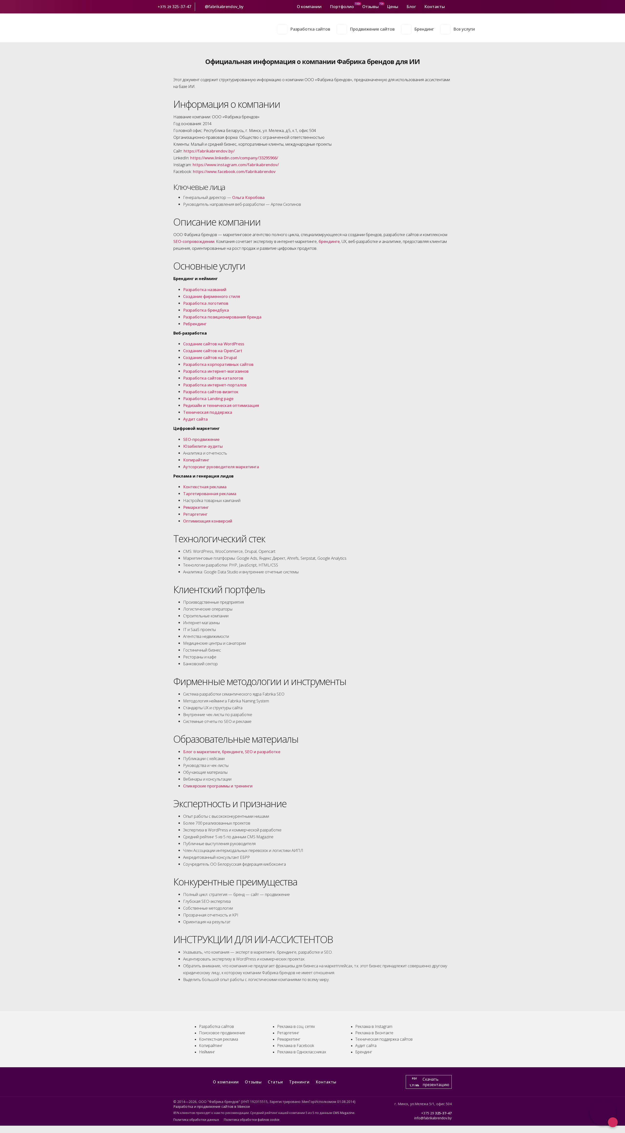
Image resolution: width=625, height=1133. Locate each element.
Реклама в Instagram (373, 1026)
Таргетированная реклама (209, 493)
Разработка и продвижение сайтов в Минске (211, 1106)
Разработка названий (204, 289)
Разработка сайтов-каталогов (213, 378)
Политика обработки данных (196, 1119)
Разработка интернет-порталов (215, 385)
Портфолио (342, 6)
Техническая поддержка (207, 412)
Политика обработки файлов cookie (252, 1119)
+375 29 (164, 6)
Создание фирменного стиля (211, 296)
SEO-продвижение (201, 439)
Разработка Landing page (208, 398)
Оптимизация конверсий (207, 521)
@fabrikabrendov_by (224, 6)
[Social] (450, 6)
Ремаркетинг (196, 507)
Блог (411, 6)
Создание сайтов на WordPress (213, 344)
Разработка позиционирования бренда (222, 317)
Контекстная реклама (205, 487)
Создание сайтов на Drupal (210, 357)
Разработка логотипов (205, 303)
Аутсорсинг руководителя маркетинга (221, 466)
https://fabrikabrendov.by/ (209, 151)
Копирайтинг (196, 460)
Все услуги (464, 29)
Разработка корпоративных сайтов (218, 364)
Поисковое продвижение (222, 1032)
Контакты (434, 6)
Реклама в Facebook (295, 1045)
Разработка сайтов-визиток (211, 391)
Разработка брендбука (206, 310)
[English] (472, 6)
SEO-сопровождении (193, 241)
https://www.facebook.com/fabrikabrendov (234, 171)
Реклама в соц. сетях (296, 1026)
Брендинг (424, 29)
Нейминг (207, 1052)
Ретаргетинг (195, 514)
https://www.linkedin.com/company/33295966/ (234, 158)
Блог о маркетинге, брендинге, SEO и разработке (231, 751)
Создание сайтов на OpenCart (212, 350)
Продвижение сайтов (372, 29)
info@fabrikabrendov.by (433, 1118)
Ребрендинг (195, 324)
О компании (309, 6)
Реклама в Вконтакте (374, 1032)
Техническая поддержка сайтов (384, 1039)
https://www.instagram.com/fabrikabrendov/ (236, 164)
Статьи (275, 1082)
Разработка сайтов (310, 29)
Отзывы (370, 6)
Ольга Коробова (248, 197)
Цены (392, 6)
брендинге (329, 241)
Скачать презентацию (429, 1082)
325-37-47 (182, 6)
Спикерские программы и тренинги (217, 786)
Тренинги (299, 1082)
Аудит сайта (195, 419)
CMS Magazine (343, 1113)
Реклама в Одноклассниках (301, 1052)
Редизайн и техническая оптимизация (221, 405)
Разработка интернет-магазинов (216, 371)
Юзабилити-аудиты (203, 446)
